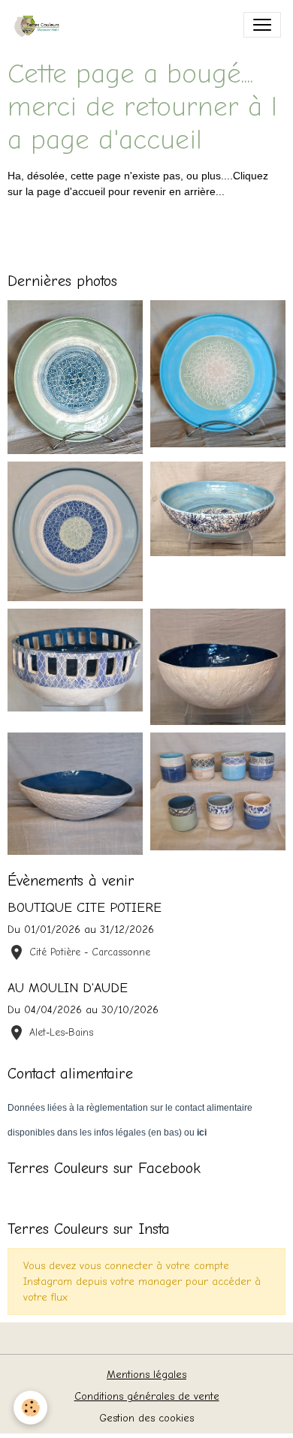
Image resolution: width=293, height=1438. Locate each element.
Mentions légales (146, 1374)
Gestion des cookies (146, 1418)
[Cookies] (30, 1407)
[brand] (42, 25)
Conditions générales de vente (146, 1396)
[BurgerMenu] (262, 25)
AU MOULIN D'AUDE (68, 987)
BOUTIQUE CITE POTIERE (85, 907)
